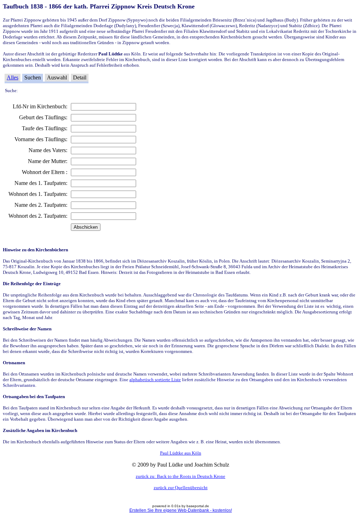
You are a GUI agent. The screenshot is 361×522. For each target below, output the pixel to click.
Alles (12, 77)
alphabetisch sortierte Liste (155, 379)
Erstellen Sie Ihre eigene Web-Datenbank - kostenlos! (180, 510)
